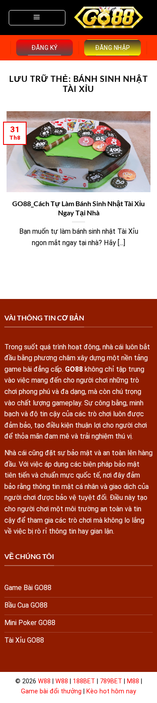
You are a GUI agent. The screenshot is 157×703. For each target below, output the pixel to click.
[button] (37, 17)
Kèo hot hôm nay (111, 691)
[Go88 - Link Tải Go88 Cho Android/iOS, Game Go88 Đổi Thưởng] (109, 17)
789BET (111, 681)
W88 (44, 681)
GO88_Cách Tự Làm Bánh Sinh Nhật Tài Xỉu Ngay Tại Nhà (78, 208)
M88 (133, 681)
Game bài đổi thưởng (51, 691)
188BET (84, 681)
